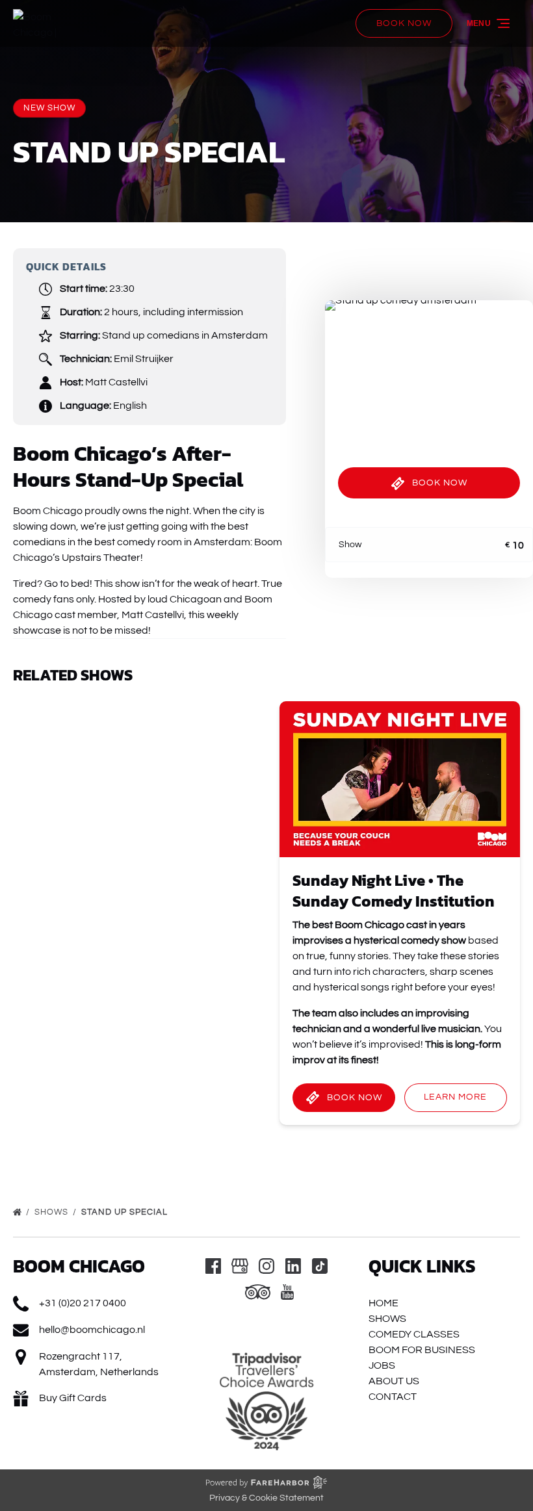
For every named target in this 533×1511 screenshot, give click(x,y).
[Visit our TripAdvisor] (257, 1292)
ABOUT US (394, 1381)
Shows (52, 1212)
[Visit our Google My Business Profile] (239, 1266)
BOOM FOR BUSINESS (422, 1350)
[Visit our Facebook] (213, 1266)
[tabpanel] (429, 369)
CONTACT (393, 1396)
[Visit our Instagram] (266, 1266)
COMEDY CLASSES (414, 1334)
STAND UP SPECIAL (125, 1212)
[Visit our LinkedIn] (293, 1266)
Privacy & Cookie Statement (266, 1498)
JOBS (382, 1365)
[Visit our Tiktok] (320, 1266)
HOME (383, 1303)
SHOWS (387, 1318)
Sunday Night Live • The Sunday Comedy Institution (393, 890)
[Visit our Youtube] (287, 1292)
